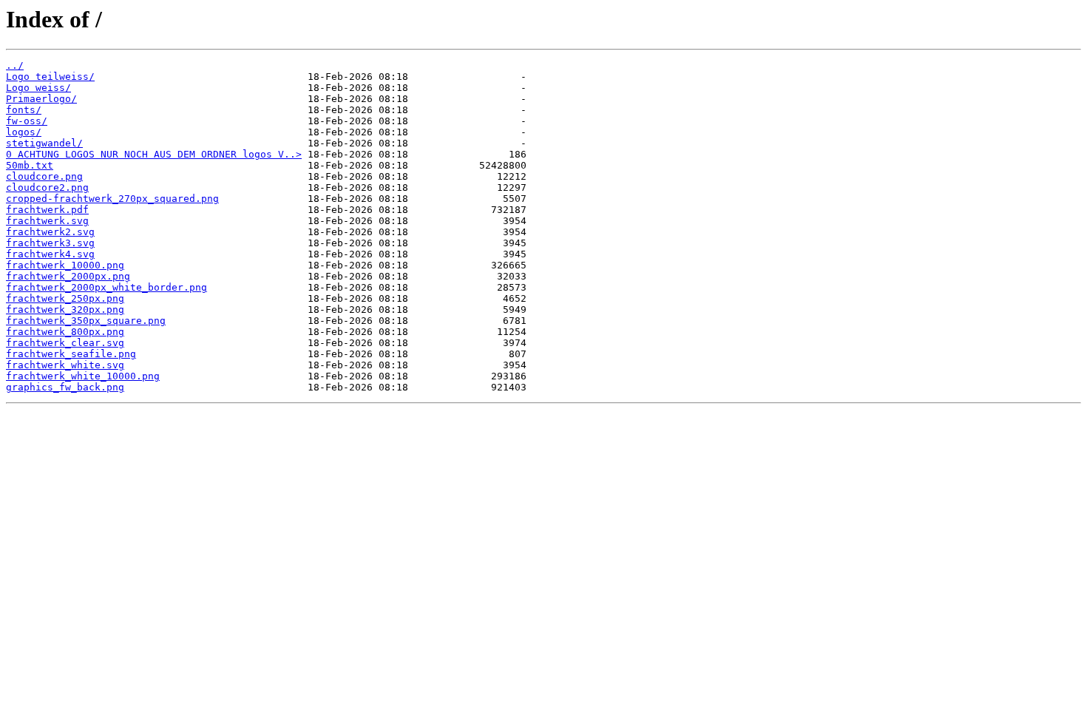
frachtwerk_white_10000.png (83, 376)
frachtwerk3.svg (50, 242)
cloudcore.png (44, 176)
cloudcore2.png (47, 187)
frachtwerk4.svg (50, 254)
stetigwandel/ (44, 143)
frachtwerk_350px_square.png (86, 320)
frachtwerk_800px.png (65, 331)
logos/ (23, 132)
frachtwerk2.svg (50, 231)
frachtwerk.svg (47, 220)
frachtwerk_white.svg (65, 365)
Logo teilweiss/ (50, 76)
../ (15, 65)
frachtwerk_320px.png (65, 309)
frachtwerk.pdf (47, 209)
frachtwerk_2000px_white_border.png (106, 287)
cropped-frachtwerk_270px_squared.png (112, 198)
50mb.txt (29, 165)
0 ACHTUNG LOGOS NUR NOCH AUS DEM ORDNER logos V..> (154, 154)
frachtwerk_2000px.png (68, 276)
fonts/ (23, 109)
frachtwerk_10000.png (65, 265)
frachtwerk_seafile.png (71, 353)
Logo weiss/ (38, 87)
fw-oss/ (26, 120)
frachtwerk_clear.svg (65, 342)
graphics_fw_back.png (65, 387)
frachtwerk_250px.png (65, 298)
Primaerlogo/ (41, 98)
